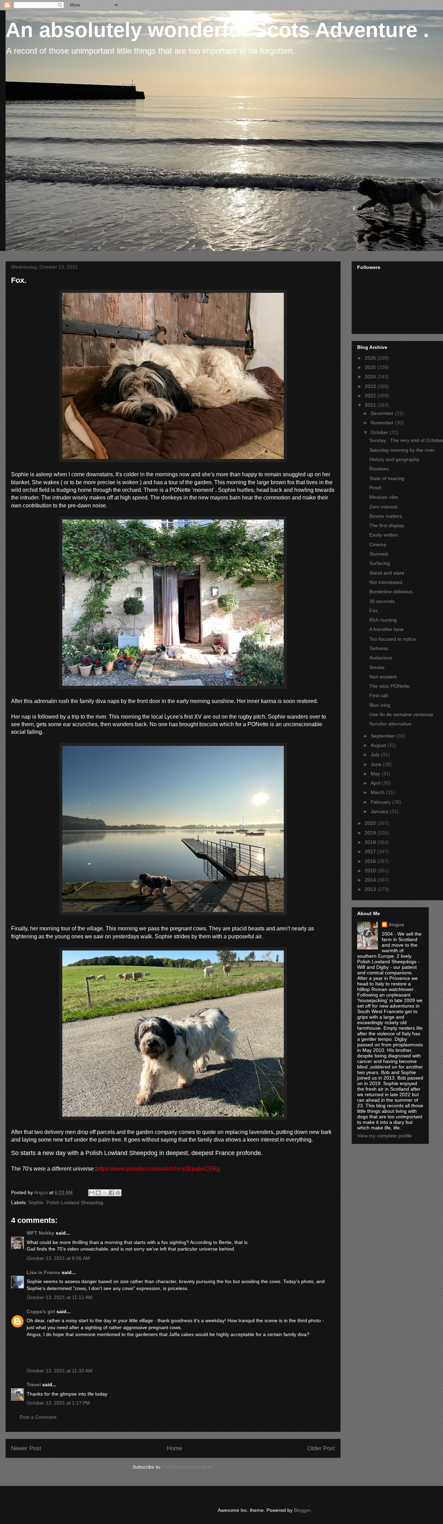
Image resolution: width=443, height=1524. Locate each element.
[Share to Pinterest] (118, 1192)
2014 (371, 880)
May (376, 773)
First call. (379, 695)
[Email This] (91, 1192)
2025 (371, 367)
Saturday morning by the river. (402, 450)
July (376, 754)
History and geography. (394, 459)
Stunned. (379, 554)
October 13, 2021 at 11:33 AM (59, 1370)
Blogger (302, 1510)
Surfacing (379, 563)
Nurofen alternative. (391, 724)
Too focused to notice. (393, 639)
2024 (371, 376)
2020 (371, 823)
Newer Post (26, 1448)
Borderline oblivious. (391, 591)
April (376, 783)
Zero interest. (384, 506)
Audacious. (381, 657)
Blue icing (379, 705)
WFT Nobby (40, 1233)
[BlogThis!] (98, 1192)
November (383, 422)
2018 (371, 842)
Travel (34, 1384)
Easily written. (384, 535)
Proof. (375, 487)
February (381, 802)
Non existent (383, 676)
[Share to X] (104, 1192)
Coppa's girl (41, 1311)
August (379, 745)
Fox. (374, 610)
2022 (371, 395)
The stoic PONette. (390, 686)
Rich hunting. (383, 620)
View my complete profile (384, 1135)
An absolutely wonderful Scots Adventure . (217, 30)
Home (174, 1448)
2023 (371, 386)
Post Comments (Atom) (188, 1467)
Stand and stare (386, 573)
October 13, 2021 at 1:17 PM (58, 1403)
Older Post (321, 1448)
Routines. (379, 468)
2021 (371, 405)
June (377, 764)
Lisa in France (43, 1272)
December (383, 413)
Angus (396, 924)
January (380, 811)
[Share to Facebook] (111, 1192)
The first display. (387, 525)
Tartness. (379, 648)
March (378, 792)
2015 (371, 870)
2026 (371, 358)
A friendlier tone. (387, 629)
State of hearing (386, 478)
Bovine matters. (386, 516)
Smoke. (377, 667)
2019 (371, 833)
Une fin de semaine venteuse (401, 714)
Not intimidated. (386, 582)
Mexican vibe (383, 497)
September (383, 736)
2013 (371, 889)
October (380, 432)
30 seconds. (382, 601)
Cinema (377, 544)
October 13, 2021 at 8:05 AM (58, 1258)
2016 (371, 861)
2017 (371, 851)
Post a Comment (38, 1417)
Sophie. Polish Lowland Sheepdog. (66, 1202)
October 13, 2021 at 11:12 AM (59, 1297)
